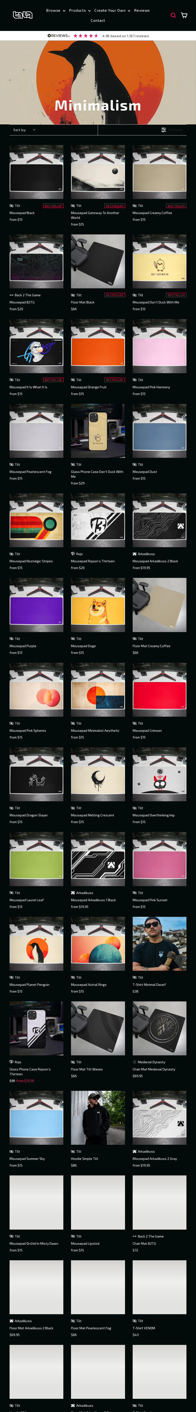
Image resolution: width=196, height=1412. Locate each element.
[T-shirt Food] (159, 1372)
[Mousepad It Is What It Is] (36, 346)
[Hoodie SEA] (36, 1372)
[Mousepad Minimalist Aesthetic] (98, 690)
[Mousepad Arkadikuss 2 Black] (159, 520)
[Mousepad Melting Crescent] (98, 774)
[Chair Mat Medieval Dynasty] (159, 1028)
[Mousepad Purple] (36, 605)
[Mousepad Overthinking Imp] (159, 774)
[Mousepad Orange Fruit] (98, 346)
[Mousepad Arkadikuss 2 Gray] (159, 1118)
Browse (54, 10)
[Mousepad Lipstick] (98, 1202)
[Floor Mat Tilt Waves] (98, 1028)
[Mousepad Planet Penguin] (36, 944)
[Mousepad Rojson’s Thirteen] (98, 520)
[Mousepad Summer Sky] (36, 1118)
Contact (98, 20)
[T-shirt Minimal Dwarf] (159, 944)
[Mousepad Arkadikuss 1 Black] (98, 859)
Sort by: (19, 130)
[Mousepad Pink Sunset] (159, 859)
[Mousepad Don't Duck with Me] (159, 261)
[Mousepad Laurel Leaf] (36, 859)
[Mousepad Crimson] (159, 690)
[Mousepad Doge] (98, 605)
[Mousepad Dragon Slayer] (36, 774)
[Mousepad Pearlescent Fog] (36, 431)
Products (78, 10)
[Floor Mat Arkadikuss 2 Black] (36, 1287)
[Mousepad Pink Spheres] (36, 690)
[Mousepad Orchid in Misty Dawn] (36, 1202)
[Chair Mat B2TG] (159, 1202)
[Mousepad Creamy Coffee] (159, 172)
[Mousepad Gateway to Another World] (98, 172)
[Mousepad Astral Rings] (98, 944)
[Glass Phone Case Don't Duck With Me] (98, 431)
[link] (98, 36)
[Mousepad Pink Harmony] (159, 346)
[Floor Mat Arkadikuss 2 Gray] (98, 1372)
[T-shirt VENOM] (159, 1287)
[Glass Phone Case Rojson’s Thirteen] (36, 1028)
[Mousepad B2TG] (36, 261)
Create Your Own (110, 10)
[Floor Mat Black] (98, 261)
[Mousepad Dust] (159, 431)
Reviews (142, 10)
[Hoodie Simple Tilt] (98, 1118)
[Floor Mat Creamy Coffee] (159, 605)
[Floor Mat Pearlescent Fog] (98, 1287)
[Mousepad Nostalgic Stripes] (36, 520)
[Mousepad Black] (36, 172)
